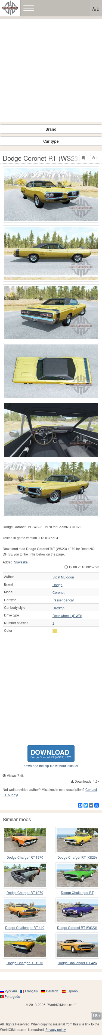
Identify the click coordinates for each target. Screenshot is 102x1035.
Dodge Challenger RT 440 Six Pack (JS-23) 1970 (24, 927)
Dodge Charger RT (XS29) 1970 (77, 857)
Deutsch (52, 991)
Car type (51, 141)
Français (31, 991)
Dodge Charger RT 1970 (25, 892)
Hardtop (58, 608)
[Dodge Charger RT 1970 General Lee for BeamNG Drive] (25, 840)
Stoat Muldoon (63, 577)
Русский (11, 991)
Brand (51, 129)
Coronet (58, 592)
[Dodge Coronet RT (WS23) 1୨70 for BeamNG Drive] (77, 910)
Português (12, 996)
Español (72, 991)
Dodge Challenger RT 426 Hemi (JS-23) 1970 (77, 963)
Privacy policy (55, 1029)
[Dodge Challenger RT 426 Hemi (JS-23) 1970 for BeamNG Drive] (77, 945)
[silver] (54, 631)
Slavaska (21, 562)
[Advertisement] (51, 70)
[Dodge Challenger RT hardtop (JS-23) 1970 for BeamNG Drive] (77, 875)
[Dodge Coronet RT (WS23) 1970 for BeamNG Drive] (51, 194)
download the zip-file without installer (51, 766)
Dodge (57, 584)
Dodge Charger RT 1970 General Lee (25, 857)
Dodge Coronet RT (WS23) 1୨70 (77, 927)
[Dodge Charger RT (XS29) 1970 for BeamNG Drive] (77, 840)
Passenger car (63, 600)
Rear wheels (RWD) (67, 615)
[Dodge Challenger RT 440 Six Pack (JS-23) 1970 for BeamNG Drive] (25, 910)
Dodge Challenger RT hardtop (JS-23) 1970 (77, 892)
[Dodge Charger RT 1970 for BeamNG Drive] (25, 875)
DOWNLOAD (51, 753)
